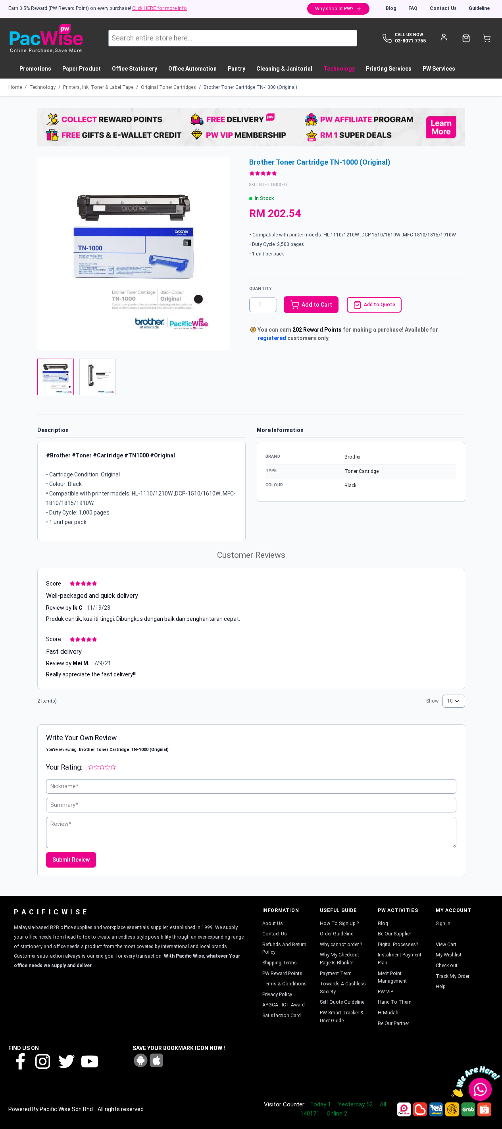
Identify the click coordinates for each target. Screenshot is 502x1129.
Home (15, 87)
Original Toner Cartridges (168, 87)
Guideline (479, 8)
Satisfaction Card (281, 1015)
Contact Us (443, 8)
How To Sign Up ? (339, 923)
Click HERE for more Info (159, 8)
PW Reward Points (282, 973)
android (140, 1060)
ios (156, 1060)
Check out (447, 965)
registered (272, 338)
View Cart (446, 944)
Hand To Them (395, 1002)
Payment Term (336, 973)
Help (441, 986)
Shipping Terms (279, 963)
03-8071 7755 (410, 41)
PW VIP (385, 992)
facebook (19, 1060)
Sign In (443, 923)
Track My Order (452, 976)
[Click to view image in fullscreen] (133, 253)
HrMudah (388, 1013)
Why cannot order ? (341, 944)
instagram (42, 1060)
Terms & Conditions (284, 984)
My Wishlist (449, 955)
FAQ (412, 8)
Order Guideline (336, 934)
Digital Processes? (398, 944)
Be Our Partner (393, 1023)
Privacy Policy (277, 994)
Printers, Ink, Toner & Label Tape (98, 87)
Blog (391, 8)
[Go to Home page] (45, 38)
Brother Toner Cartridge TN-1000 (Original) (250, 87)
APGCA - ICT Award (283, 1005)
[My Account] (443, 36)
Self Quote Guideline (342, 1002)
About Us (272, 923)
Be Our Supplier (394, 934)
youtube (88, 1060)
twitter (65, 1060)
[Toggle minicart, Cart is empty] (487, 38)
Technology (42, 87)
